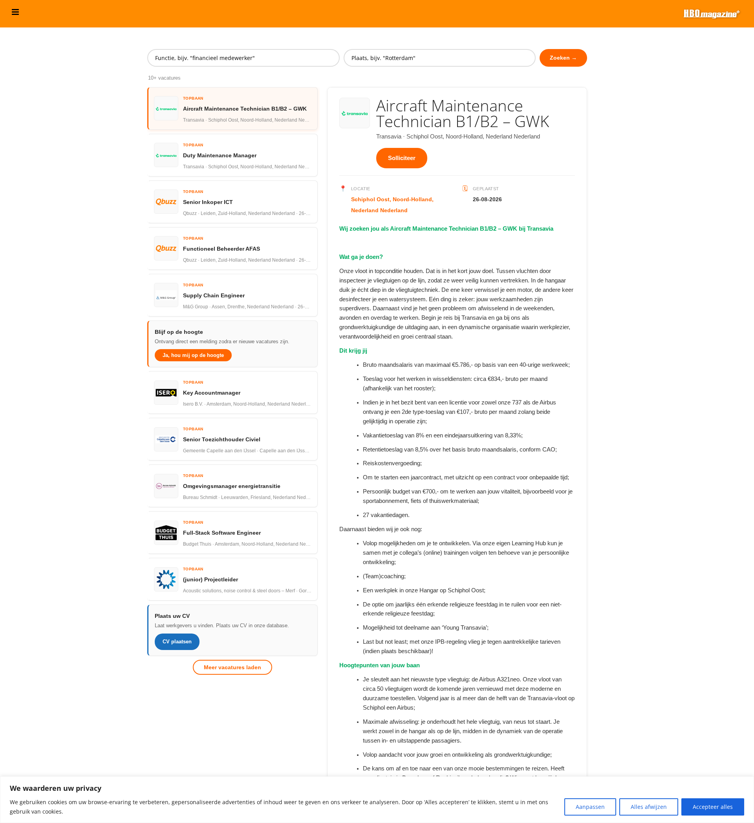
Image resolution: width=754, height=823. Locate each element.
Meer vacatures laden (232, 667)
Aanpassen (590, 806)
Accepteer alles (713, 806)
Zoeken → (563, 58)
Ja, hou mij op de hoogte (193, 355)
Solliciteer (401, 158)
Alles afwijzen (649, 806)
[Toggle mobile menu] (16, 12)
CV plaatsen (177, 642)
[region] (377, 799)
